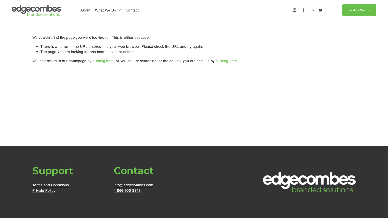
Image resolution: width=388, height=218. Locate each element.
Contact (132, 10)
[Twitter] (321, 10)
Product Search (359, 10)
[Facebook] (303, 10)
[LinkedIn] (312, 10)
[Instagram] (295, 10)
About (85, 10)
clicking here (103, 60)
